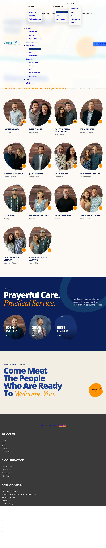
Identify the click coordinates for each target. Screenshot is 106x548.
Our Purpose (60, 19)
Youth (72, 12)
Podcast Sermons (35, 19)
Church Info (73, 3)
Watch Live (33, 12)
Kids (71, 16)
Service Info (74, 9)
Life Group (88, 13)
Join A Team (6, 476)
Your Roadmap (75, 19)
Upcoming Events (48, 13)
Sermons (31, 7)
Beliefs (58, 16)
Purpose (4, 449)
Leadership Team (62, 12)
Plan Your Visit (7, 467)
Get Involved (6, 470)
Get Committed (7, 473)
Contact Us (73, 22)
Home (4, 440)
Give (27, 80)
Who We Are (59, 7)
